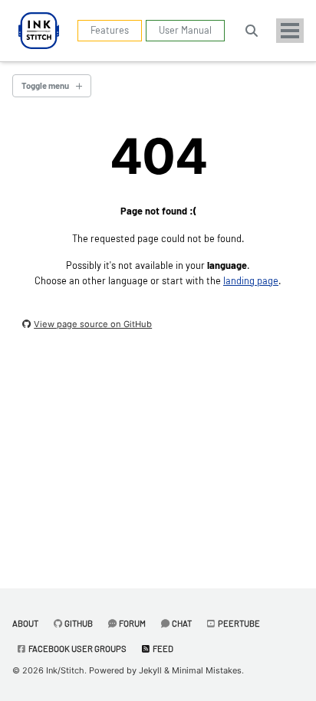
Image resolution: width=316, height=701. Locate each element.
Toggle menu (45, 85)
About (25, 623)
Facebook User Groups (77, 649)
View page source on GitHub (93, 324)
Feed (162, 649)
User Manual (185, 30)
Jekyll (150, 670)
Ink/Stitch (65, 670)
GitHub (78, 623)
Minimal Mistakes (207, 670)
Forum (131, 623)
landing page (250, 280)
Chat (181, 623)
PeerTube (238, 623)
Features (110, 30)
